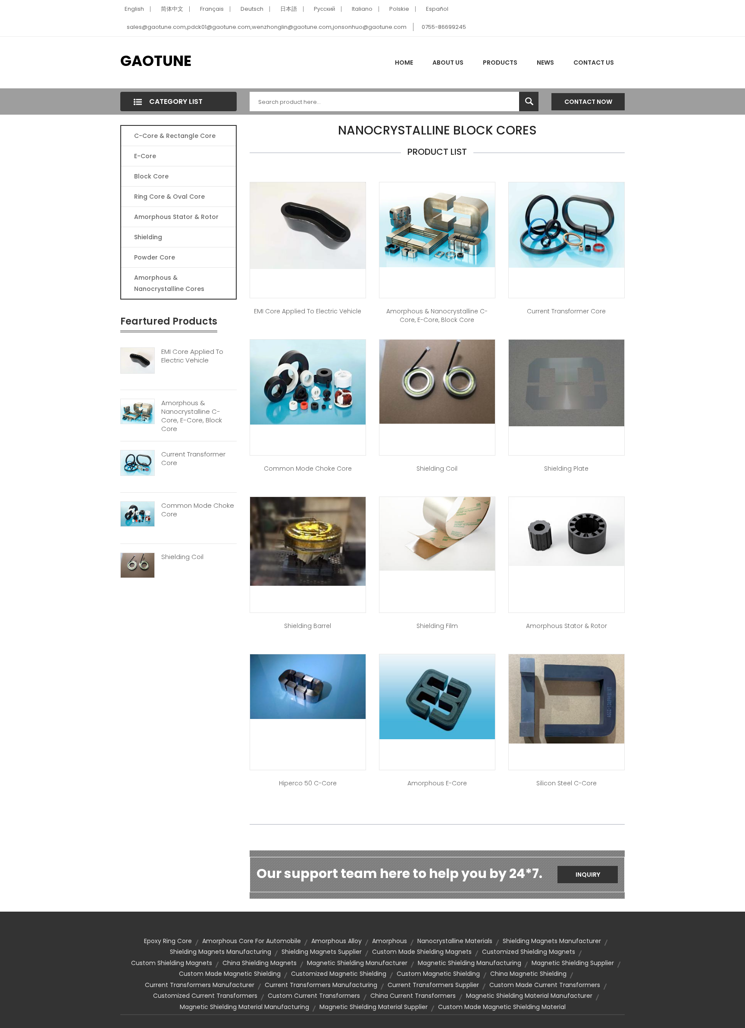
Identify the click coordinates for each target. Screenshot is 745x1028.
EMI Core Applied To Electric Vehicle (192, 356)
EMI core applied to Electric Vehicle (307, 311)
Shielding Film (437, 626)
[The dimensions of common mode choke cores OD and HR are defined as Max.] (308, 381)
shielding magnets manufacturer (552, 941)
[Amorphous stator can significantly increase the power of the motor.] (566, 531)
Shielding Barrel (307, 626)
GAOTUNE (155, 60)
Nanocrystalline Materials (454, 941)
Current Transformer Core (193, 458)
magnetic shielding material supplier (373, 1007)
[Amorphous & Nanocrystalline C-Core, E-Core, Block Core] (137, 411)
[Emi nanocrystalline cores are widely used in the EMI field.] (308, 225)
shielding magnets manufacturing (220, 951)
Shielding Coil (182, 557)
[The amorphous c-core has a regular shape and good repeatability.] (308, 685)
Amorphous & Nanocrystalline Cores (169, 283)
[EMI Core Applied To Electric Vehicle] (137, 360)
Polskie (399, 9)
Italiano (362, 9)
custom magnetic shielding (438, 973)
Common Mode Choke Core (197, 510)
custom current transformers (314, 995)
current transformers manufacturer (199, 985)
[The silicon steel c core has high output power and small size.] (566, 698)
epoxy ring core (168, 941)
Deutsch (252, 9)
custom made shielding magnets (422, 951)
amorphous (389, 941)
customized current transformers (205, 995)
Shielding (148, 237)
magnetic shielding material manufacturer (529, 995)
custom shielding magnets (171, 963)
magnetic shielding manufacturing (469, 963)
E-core (145, 156)
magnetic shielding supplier (573, 963)
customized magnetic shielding (338, 973)
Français (212, 9)
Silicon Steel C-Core (566, 783)
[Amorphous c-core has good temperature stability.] (437, 224)
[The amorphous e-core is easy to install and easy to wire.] (437, 696)
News (545, 62)
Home (404, 62)
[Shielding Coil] (137, 564)
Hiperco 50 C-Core (308, 783)
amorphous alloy (336, 941)
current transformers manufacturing (321, 985)
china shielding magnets (259, 963)
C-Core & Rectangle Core (175, 135)
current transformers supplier (433, 985)
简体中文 (172, 9)
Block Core (152, 176)
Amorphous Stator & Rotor (176, 216)
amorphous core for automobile (251, 941)
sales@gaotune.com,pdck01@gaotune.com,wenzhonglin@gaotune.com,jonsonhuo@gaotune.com (267, 27)
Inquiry (588, 874)
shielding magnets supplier (322, 951)
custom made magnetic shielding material (502, 1007)
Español (437, 9)
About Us (447, 62)
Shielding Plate (566, 468)
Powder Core (154, 257)
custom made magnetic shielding (230, 973)
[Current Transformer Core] (137, 462)
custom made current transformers (544, 985)
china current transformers (413, 995)
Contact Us (593, 62)
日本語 (288, 9)
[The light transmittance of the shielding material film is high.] (437, 533)
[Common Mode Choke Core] (137, 513)
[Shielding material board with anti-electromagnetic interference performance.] (566, 382)
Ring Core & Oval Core (169, 196)
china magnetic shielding (528, 973)
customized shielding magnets (528, 951)
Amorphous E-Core (437, 783)
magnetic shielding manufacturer (357, 963)
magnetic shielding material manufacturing (244, 1007)
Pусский (324, 9)
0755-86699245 (444, 27)
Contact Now (588, 101)
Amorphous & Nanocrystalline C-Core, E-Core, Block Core (191, 416)
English (134, 9)
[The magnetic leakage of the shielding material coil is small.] (437, 381)
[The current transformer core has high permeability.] (566, 224)
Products (500, 62)
